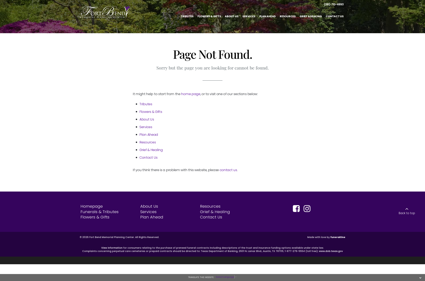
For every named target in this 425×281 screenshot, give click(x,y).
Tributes (145, 104)
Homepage (92, 206)
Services (145, 127)
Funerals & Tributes (100, 211)
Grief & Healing (151, 150)
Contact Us (148, 157)
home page (190, 94)
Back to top (407, 213)
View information (112, 247)
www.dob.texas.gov (331, 251)
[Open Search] (420, 4)
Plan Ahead (148, 134)
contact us (228, 170)
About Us (146, 119)
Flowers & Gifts (150, 111)
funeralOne (337, 237)
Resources (147, 142)
